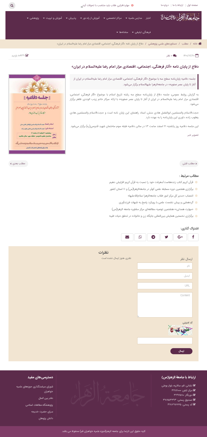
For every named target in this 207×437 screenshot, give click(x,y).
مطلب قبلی (188, 163)
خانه (195, 44)
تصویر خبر (193, 135)
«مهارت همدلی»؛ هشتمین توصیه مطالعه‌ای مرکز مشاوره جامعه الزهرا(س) (153, 209)
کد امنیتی (187, 322)
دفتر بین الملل (46, 398)
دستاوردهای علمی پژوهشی (162, 44)
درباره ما (165, 5)
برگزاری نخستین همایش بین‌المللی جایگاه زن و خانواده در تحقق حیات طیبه (151, 216)
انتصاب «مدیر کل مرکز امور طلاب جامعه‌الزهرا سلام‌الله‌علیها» (161, 195)
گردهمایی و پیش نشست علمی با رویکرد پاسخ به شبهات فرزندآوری (156, 202)
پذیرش (72, 18)
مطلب (185, 44)
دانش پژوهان (46, 418)
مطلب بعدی (19, 163)
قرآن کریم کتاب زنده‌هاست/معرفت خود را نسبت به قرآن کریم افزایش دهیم (151, 182)
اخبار (148, 18)
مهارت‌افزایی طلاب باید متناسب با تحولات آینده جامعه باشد (99, 5)
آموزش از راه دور (90, 18)
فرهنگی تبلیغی (142, 32)
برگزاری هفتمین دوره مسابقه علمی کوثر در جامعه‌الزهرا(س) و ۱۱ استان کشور (152, 189)
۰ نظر (169, 56)
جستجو (11, 5)
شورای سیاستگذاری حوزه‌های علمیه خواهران (34, 389)
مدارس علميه (135, 18)
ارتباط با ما (178, 5)
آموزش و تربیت (53, 18)
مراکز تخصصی (113, 18)
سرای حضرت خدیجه (42, 412)
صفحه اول (192, 5)
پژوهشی (34, 18)
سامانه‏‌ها (123, 32)
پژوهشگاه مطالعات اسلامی (39, 405)
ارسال (181, 351)
